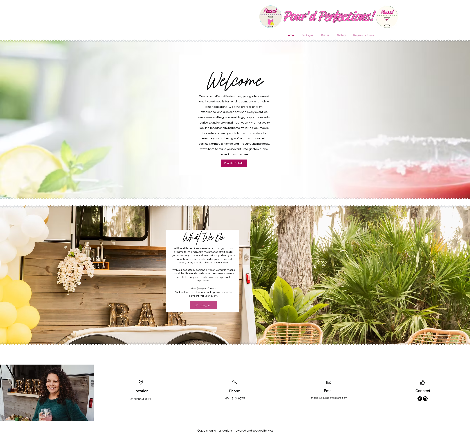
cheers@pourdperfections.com (328, 397)
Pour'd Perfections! (328, 16)
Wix (270, 430)
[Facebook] (419, 398)
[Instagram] (425, 398)
